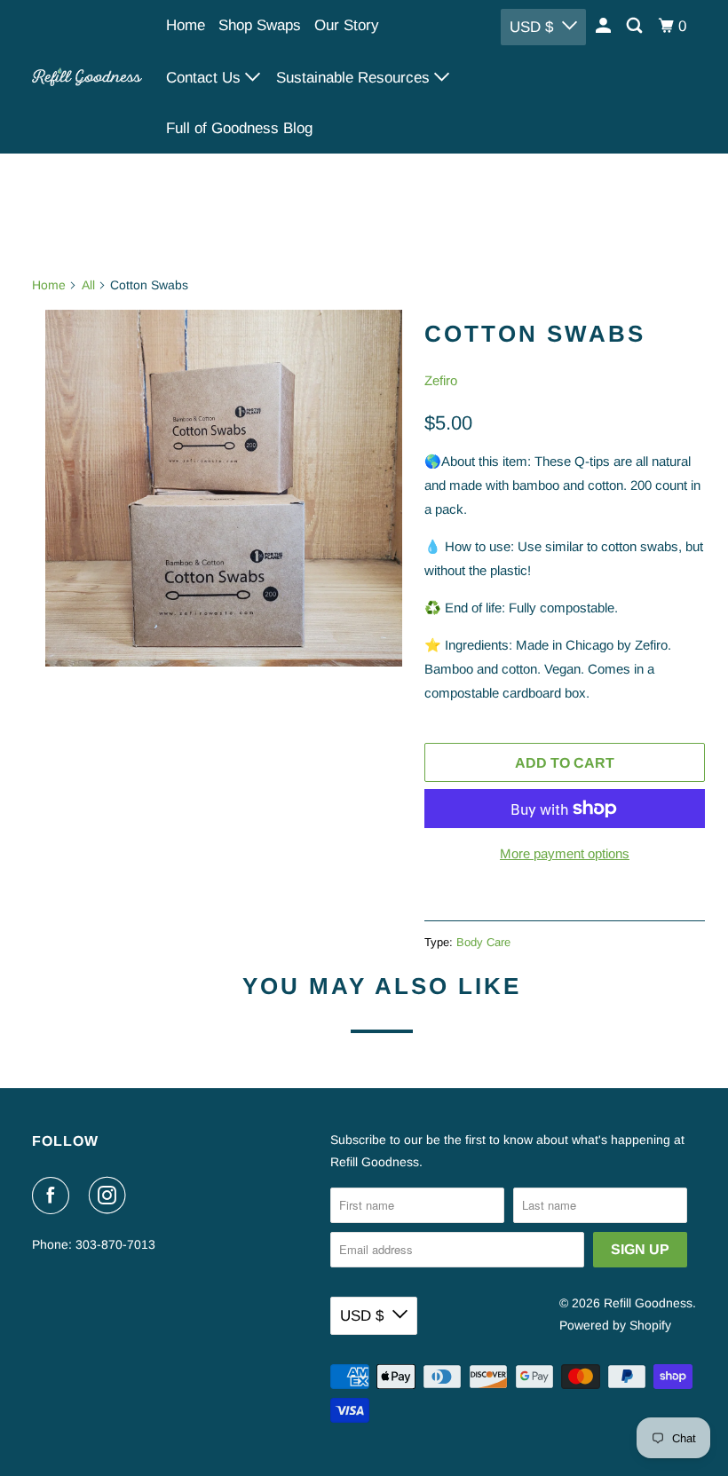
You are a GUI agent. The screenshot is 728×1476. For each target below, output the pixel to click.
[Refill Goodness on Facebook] (54, 1195)
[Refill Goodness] (87, 77)
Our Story (346, 25)
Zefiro (440, 380)
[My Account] (604, 26)
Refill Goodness (648, 1303)
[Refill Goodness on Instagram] (111, 1195)
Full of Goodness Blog (239, 128)
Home (185, 25)
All (88, 285)
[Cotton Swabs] (223, 488)
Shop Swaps (259, 25)
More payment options (564, 853)
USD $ (531, 27)
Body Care (483, 942)
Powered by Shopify (615, 1325)
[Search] (635, 26)
